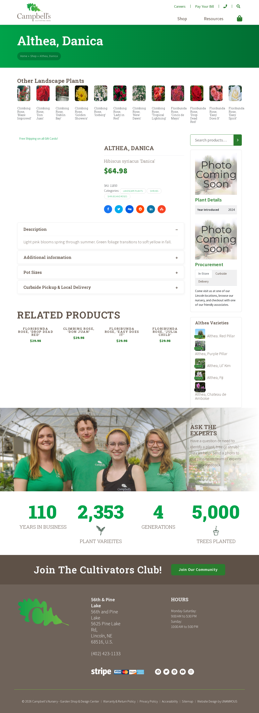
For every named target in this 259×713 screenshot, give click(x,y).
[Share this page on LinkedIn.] (151, 209)
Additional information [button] (47, 257)
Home (23, 56)
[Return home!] (34, 20)
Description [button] (35, 229)
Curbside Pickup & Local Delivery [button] (57, 287)
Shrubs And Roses (117, 196)
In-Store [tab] (203, 273)
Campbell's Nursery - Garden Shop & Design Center (65, 701)
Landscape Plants (133, 190)
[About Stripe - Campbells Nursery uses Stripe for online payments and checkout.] (117, 677)
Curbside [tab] (221, 273)
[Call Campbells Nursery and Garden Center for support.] (222, 4)
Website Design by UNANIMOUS (217, 701)
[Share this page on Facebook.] (108, 209)
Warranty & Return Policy (119, 701)
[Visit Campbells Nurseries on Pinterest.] (174, 672)
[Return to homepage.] (52, 612)
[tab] (100, 229)
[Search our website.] (235, 4)
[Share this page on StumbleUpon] (162, 209)
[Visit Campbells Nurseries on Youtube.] (183, 672)
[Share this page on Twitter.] (119, 209)
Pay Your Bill (204, 6)
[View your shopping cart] (233, 15)
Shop (182, 18)
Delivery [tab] (203, 281)
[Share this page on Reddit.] (140, 209)
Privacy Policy (149, 701)
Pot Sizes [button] (32, 272)
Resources (213, 18)
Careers (180, 6)
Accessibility (170, 701)
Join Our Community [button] (198, 569)
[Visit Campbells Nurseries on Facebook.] (158, 672)
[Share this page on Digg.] (129, 209)
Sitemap (187, 701)
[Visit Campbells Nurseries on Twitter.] (166, 672)
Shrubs (154, 190)
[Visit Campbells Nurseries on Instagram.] (191, 672)
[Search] (238, 140)
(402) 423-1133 (106, 653)
